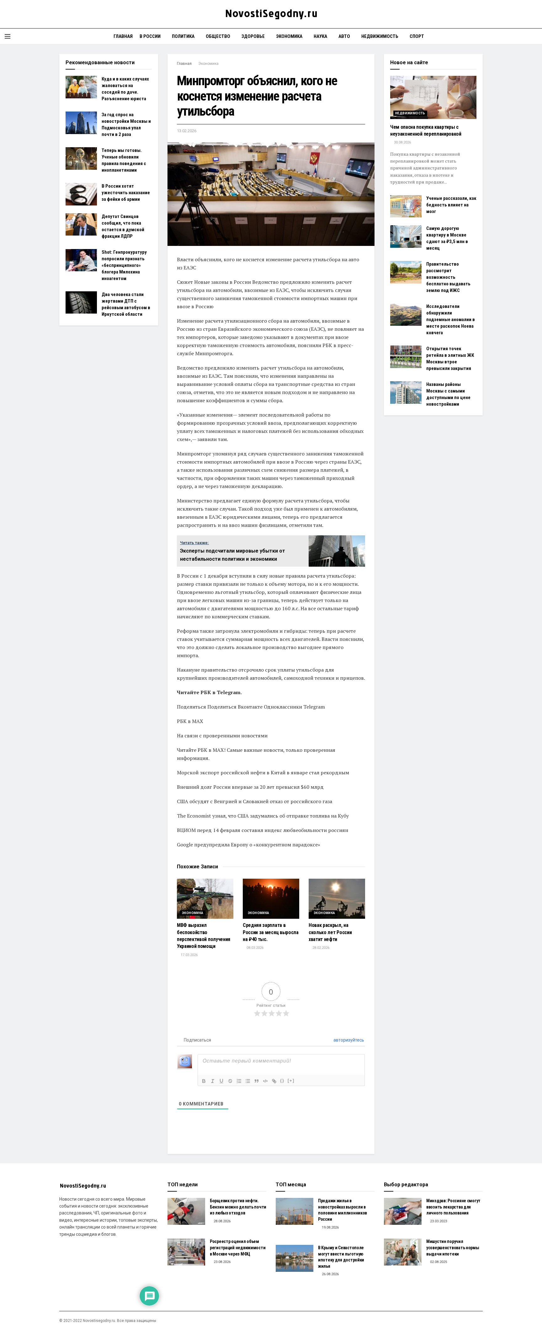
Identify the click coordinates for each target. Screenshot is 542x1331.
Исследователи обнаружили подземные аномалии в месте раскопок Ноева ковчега (450, 319)
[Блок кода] (265, 1081)
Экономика (289, 36)
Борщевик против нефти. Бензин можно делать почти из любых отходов (238, 1206)
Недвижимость (379, 36)
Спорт (417, 36)
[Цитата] (256, 1081)
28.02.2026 (320, 948)
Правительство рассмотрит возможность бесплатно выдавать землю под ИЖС (448, 277)
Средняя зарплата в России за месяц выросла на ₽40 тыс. (271, 932)
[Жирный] (203, 1081)
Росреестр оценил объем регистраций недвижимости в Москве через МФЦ (237, 1247)
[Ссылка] (274, 1081)
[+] (291, 1080)
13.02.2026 (186, 130)
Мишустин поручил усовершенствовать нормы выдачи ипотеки (452, 1247)
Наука (320, 36)
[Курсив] (212, 1081)
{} (282, 1080)
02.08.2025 (438, 1262)
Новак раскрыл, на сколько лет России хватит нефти (330, 932)
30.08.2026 (402, 142)
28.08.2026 (222, 1221)
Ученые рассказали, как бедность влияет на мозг (451, 204)
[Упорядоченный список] (239, 1081)
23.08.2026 (222, 1262)
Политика (183, 36)
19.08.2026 (330, 1227)
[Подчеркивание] (221, 1081)
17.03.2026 (189, 955)
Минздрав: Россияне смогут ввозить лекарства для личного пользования (453, 1206)
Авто (344, 36)
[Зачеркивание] (230, 1081)
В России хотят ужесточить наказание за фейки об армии (126, 192)
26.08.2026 (330, 1274)
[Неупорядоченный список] (247, 1081)
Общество (218, 36)
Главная (123, 36)
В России (150, 36)
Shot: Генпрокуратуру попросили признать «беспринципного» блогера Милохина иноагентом (124, 265)
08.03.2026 (254, 948)
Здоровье (253, 36)
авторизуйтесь (348, 1039)
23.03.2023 (438, 1221)
